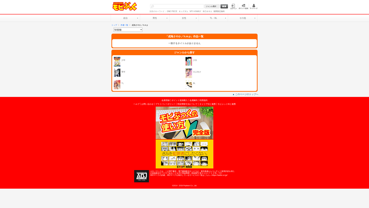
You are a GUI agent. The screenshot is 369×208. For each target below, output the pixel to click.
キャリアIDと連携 (207, 104)
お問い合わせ (147, 104)
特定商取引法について (187, 104)
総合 (125, 18)
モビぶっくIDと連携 (227, 104)
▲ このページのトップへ (245, 94)
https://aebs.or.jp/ (219, 175)
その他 (242, 18)
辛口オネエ (207, 11)
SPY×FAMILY (195, 11)
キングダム (183, 11)
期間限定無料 (219, 11)
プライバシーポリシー (165, 104)
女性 (184, 18)
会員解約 (194, 100)
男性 (155, 18)
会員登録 (166, 100)
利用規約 (203, 100)
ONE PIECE (172, 11)
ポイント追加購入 (180, 100)
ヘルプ (136, 104)
